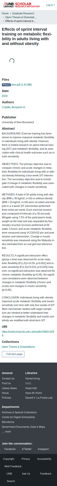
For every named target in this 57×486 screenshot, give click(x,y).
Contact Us (8, 378)
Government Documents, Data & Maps (23, 426)
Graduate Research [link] (23, 13)
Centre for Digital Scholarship (18, 417)
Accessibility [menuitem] (44, 459)
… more (6, 431)
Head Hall (31, 388)
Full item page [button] (14, 354)
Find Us (6, 383)
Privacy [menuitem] (26, 459)
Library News (9, 388)
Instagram (43, 449)
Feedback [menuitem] (45, 473)
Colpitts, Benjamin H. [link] (14, 107)
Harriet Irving (32, 378)
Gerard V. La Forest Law (39, 397)
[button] (21, 5)
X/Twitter (27, 449)
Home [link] (5, 13)
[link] (28, 85)
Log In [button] (50, 5)
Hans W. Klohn (33, 393)
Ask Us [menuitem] (26, 473)
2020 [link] (5, 96)
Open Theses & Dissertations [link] (21, 17)
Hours (5, 393)
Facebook (10, 449)
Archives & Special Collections (19, 412)
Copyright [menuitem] (8, 459)
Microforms (8, 422)
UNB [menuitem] (9, 473)
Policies (6, 397)
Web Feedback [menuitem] (13, 466)
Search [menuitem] (11, 481)
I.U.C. (28, 383)
